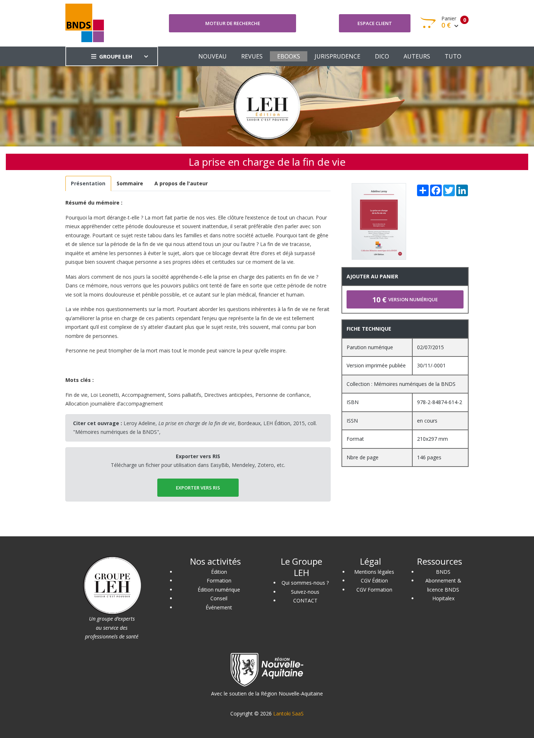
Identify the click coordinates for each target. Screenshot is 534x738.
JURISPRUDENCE (337, 56)
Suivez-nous (305, 591)
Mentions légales (374, 571)
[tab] (88, 183)
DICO (382, 56)
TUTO (453, 56)
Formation (219, 580)
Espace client (374, 23)
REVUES (252, 56)
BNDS (443, 571)
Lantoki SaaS (288, 713)
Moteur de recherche (232, 23)
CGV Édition (374, 580)
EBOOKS (288, 56)
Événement (219, 607)
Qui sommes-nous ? (305, 582)
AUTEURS (417, 56)
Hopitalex (443, 598)
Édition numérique (219, 589)
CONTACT (305, 600)
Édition (219, 571)
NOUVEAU (212, 56)
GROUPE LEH (115, 56)
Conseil (218, 598)
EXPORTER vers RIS (198, 487)
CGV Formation (374, 589)
